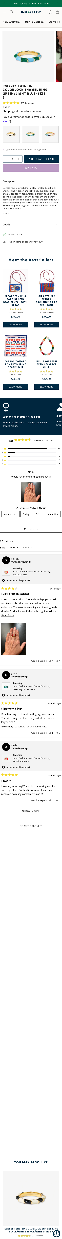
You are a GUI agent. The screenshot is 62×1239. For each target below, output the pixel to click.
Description (9, 181)
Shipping (8, 111)
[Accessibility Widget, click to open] (56, 1233)
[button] (18, 103)
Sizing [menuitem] (26, 514)
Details (6, 224)
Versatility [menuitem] (53, 514)
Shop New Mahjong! (31, 3)
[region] (31, 492)
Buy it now (31, 168)
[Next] (57, 3)
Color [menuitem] (38, 514)
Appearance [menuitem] (10, 514)
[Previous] (4, 3)
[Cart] (57, 12)
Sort (3, 547)
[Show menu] (4, 12)
